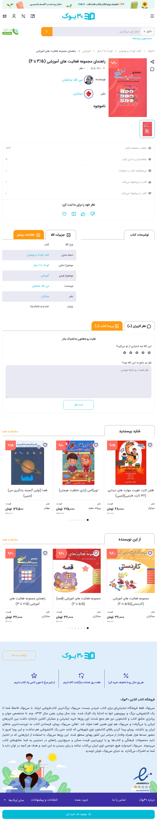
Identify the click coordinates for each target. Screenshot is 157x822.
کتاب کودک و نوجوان (130, 51)
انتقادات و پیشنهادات (44, 800)
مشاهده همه (10, 431)
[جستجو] (46, 31)
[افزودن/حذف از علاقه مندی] (150, 445)
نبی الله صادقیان (72, 80)
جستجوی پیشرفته (142, 38)
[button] (7, 481)
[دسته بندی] (152, 16)
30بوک (151, 51)
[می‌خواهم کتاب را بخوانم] (73, 214)
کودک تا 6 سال (105, 51)
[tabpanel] (39, 276)
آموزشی (86, 51)
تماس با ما (119, 800)
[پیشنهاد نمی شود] (92, 214)
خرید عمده (81, 800)
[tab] (61, 235)
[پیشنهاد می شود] (83, 214)
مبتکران (78, 93)
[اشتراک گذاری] (152, 62)
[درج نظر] (152, 69)
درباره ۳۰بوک (147, 800)
